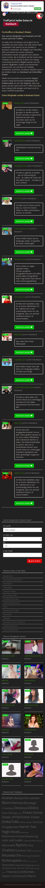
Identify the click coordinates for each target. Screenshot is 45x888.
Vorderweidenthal (10, 626)
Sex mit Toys (23, 868)
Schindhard (7, 587)
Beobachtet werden (27, 798)
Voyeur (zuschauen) (14, 876)
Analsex (8, 798)
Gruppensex (10, 827)
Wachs (32, 876)
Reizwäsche (11, 855)
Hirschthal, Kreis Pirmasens (14, 622)
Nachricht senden (23, 133)
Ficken (27, 812)
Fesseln (19, 813)
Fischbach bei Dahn (11, 599)
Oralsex (8, 850)
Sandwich (34, 861)
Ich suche (7, 526)
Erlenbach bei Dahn (11, 610)
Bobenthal (7, 614)
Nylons (21, 845)
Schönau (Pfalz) (9, 591)
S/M (24, 860)
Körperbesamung (27, 836)
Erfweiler (6, 618)
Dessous (20, 807)
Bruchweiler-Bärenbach (12, 580)
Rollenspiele (12, 860)
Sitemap (22, 885)
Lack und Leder (12, 840)
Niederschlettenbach (11, 603)
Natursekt (8, 845)
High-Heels (11, 831)
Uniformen (26, 872)
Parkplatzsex (37, 851)
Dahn (5, 607)
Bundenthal (7, 576)
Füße (15, 822)
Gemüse (38, 822)
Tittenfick (12, 872)
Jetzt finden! (35, 561)
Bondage (30, 803)
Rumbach (35, 103)
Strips (31, 868)
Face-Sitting (9, 813)
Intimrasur (24, 832)
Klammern (9, 836)
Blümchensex (13, 802)
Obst (31, 845)
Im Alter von (8, 535)
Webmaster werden (34, 885)
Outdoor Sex (23, 850)
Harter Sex (27, 826)
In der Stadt (7, 551)
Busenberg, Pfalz (10, 595)
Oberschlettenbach (10, 630)
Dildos (33, 807)
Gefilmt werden (25, 822)
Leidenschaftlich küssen (33, 840)
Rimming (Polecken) (31, 856)
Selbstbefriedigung (24, 865)
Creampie (8, 808)
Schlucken (8, 865)
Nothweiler (7, 583)
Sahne (28, 861)
